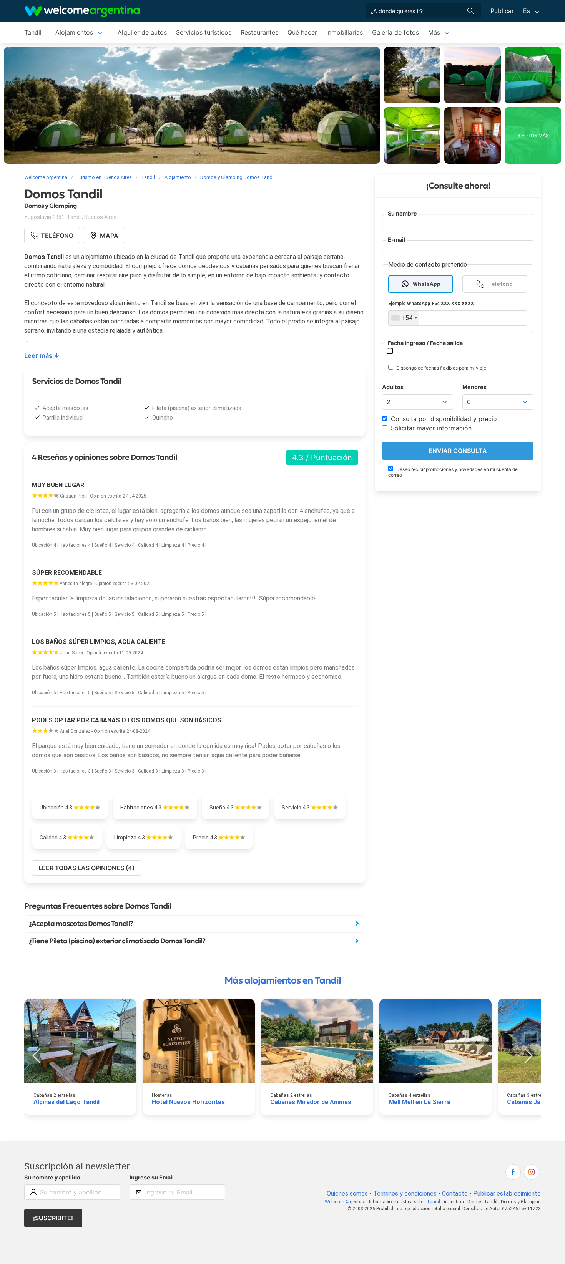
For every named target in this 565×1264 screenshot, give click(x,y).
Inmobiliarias (344, 32)
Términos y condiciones (405, 1193)
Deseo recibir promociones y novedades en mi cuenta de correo (453, 472)
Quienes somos (347, 1193)
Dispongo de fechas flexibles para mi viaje (440, 368)
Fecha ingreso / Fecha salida (425, 342)
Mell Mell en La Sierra (419, 1102)
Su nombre (402, 213)
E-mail (396, 239)
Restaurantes (259, 32)
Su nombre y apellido (52, 1177)
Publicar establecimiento (507, 1193)
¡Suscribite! (53, 1218)
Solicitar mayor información (430, 428)
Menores (474, 387)
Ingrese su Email (152, 1177)
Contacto (455, 1193)
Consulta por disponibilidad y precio (443, 419)
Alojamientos (74, 32)
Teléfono (500, 283)
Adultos (393, 387)
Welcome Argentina (345, 1201)
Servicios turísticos (203, 32)
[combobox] (404, 318)
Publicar (502, 11)
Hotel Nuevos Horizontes (188, 1102)
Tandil (33, 32)
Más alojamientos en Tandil (282, 980)
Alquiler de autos (142, 32)
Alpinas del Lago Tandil (66, 1102)
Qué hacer (302, 32)
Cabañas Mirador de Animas (310, 1102)
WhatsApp (426, 283)
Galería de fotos (395, 32)
